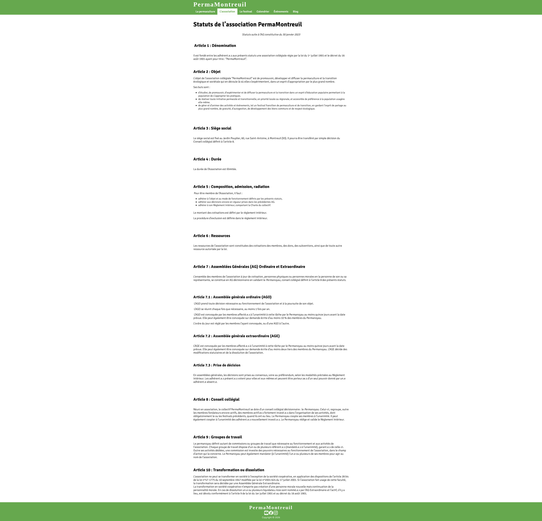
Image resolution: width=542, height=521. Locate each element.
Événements (281, 11)
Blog (295, 11)
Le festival (246, 11)
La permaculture (205, 11)
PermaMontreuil (220, 4)
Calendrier (263, 11)
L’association (227, 11)
